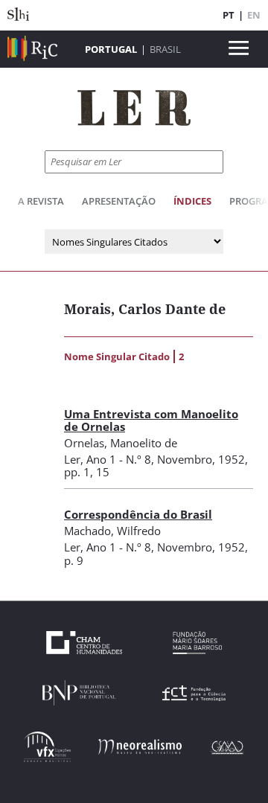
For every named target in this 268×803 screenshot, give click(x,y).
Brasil (165, 49)
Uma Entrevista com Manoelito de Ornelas (151, 420)
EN (254, 15)
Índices (192, 201)
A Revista (41, 201)
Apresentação (119, 201)
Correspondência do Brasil (138, 514)
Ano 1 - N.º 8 (118, 459)
